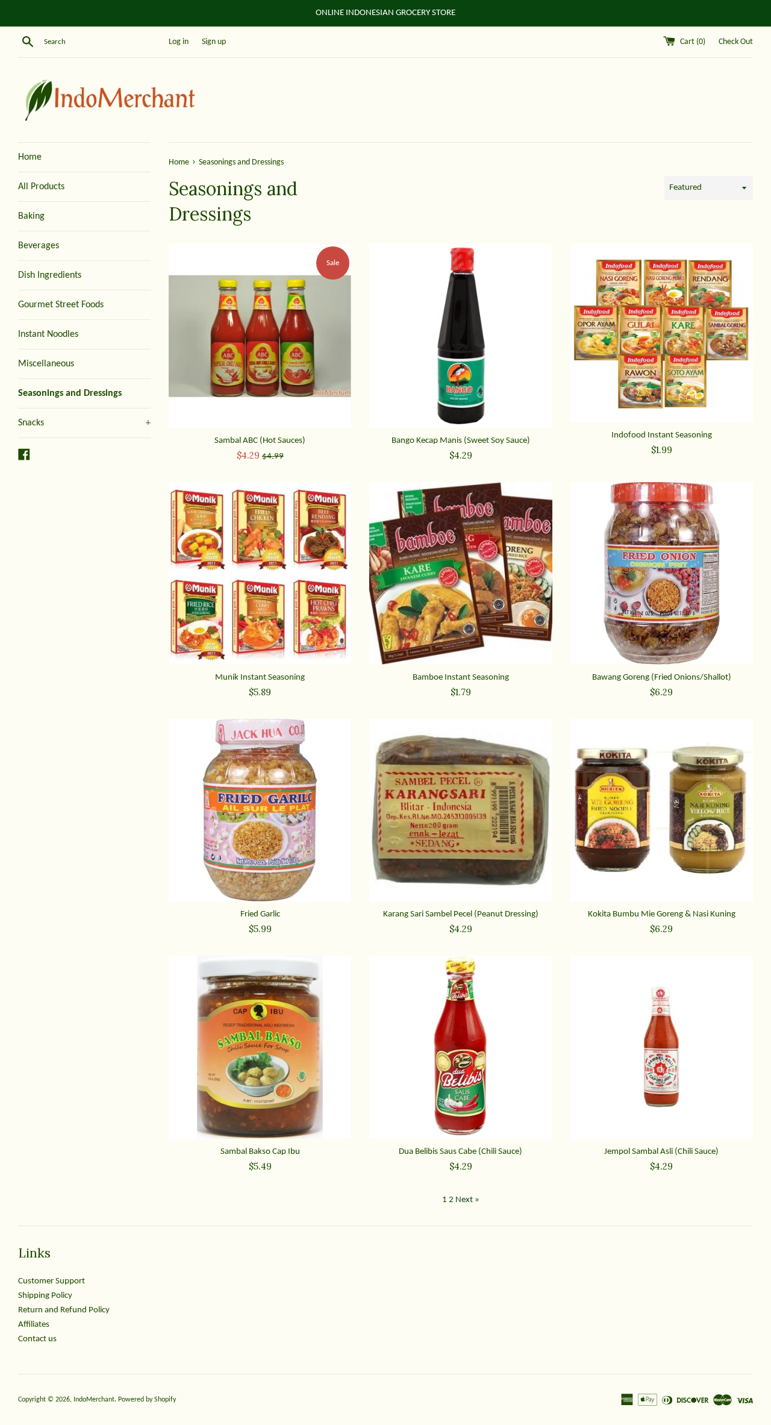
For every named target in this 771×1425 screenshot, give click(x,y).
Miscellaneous (46, 364)
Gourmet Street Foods (61, 305)
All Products (41, 187)
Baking (31, 216)
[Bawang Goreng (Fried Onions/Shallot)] (661, 573)
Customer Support (51, 1281)
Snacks (84, 423)
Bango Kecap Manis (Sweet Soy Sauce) (461, 440)
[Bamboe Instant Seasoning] (460, 573)
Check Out (736, 42)
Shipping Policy (45, 1295)
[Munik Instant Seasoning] (260, 573)
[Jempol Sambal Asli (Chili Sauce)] (661, 1047)
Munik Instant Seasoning (260, 677)
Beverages (38, 246)
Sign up (214, 42)
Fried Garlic (260, 914)
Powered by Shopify (147, 1399)
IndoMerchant (93, 1399)
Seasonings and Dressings (70, 393)
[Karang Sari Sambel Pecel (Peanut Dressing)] (460, 810)
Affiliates (33, 1324)
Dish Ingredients (49, 275)
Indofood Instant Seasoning (661, 435)
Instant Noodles (48, 334)
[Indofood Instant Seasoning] (661, 333)
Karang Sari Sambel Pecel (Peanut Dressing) (460, 914)
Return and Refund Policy (64, 1310)
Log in (179, 42)
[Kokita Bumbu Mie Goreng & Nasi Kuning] (661, 810)
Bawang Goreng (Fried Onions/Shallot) (661, 677)
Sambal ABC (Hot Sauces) (259, 440)
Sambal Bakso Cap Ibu (260, 1151)
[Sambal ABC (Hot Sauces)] (260, 336)
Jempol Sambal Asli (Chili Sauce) (661, 1151)
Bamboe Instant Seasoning (461, 677)
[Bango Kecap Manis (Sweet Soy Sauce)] (460, 336)
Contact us (37, 1339)
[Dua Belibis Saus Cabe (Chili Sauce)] (460, 1047)
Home (30, 157)
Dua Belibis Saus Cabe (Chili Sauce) (460, 1151)
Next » (467, 1199)
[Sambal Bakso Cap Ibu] (260, 1047)
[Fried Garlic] (260, 810)
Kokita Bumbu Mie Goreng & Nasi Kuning (661, 914)
